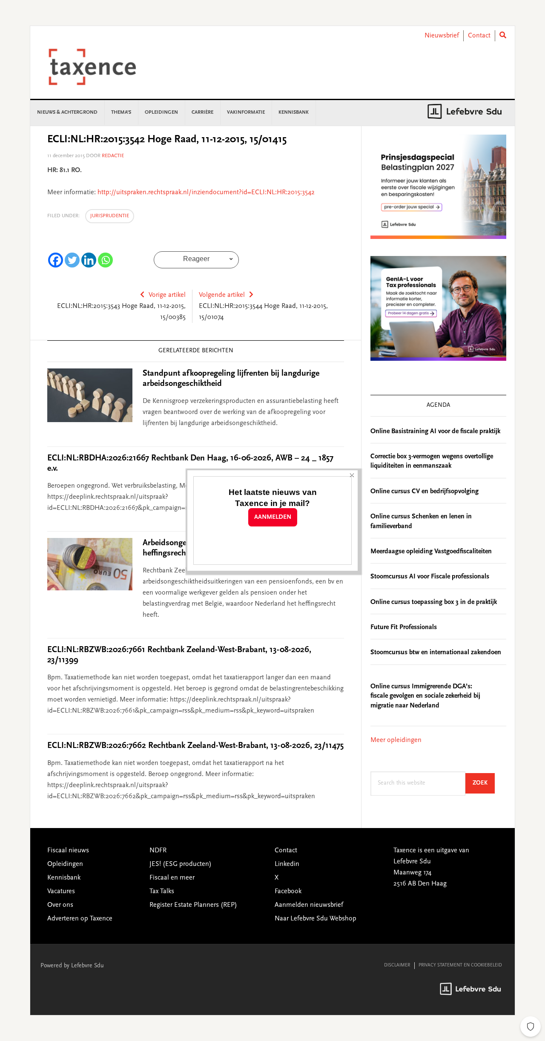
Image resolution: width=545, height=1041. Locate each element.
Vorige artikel (167, 295)
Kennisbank (63, 877)
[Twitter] (72, 260)
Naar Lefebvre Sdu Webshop (315, 918)
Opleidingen (65, 864)
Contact (479, 35)
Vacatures (61, 891)
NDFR (157, 850)
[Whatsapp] (105, 260)
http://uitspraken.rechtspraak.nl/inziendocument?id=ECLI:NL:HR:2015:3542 (206, 192)
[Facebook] (55, 260)
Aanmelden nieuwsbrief (309, 905)
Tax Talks (161, 891)
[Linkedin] (88, 260)
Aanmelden (272, 517)
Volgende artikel (222, 295)
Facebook (288, 891)
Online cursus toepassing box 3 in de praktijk (433, 602)
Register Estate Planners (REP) (193, 905)
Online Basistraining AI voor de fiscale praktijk (435, 431)
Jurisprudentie (109, 216)
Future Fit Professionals (403, 627)
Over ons (60, 905)
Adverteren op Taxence (79, 918)
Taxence (102, 67)
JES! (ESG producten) (180, 864)
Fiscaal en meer (172, 877)
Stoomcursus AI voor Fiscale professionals (429, 576)
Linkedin (287, 864)
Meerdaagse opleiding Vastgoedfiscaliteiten (431, 551)
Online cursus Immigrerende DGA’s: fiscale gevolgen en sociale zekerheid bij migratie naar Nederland (425, 696)
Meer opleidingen (396, 740)
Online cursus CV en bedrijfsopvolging (424, 491)
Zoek (484, 783)
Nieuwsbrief (442, 35)
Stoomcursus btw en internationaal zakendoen (435, 652)
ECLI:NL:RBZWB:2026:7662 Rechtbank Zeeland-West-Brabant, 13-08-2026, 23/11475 (195, 746)
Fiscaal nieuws (68, 850)
